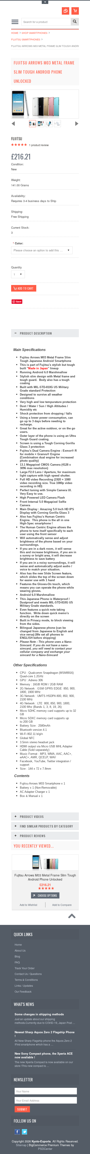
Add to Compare (62, 905)
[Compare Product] (65, 11)
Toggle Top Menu (45, 2)
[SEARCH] (75, 22)
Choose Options (47, 895)
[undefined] (35, 117)
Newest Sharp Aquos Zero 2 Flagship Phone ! (44, 1034)
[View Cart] (75, 11)
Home (14, 33)
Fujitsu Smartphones (25, 39)
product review (39, 145)
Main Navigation (15, 22)
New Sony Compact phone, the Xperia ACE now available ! (44, 1055)
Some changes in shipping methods (39, 1014)
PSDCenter (45, 1149)
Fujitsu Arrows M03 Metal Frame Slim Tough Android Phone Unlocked (45, 877)
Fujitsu (16, 138)
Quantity (16, 267)
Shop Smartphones (34, 33)
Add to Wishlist (28, 905)
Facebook (17, 1132)
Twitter (24, 1132)
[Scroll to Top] (73, 917)
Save (18, 301)
